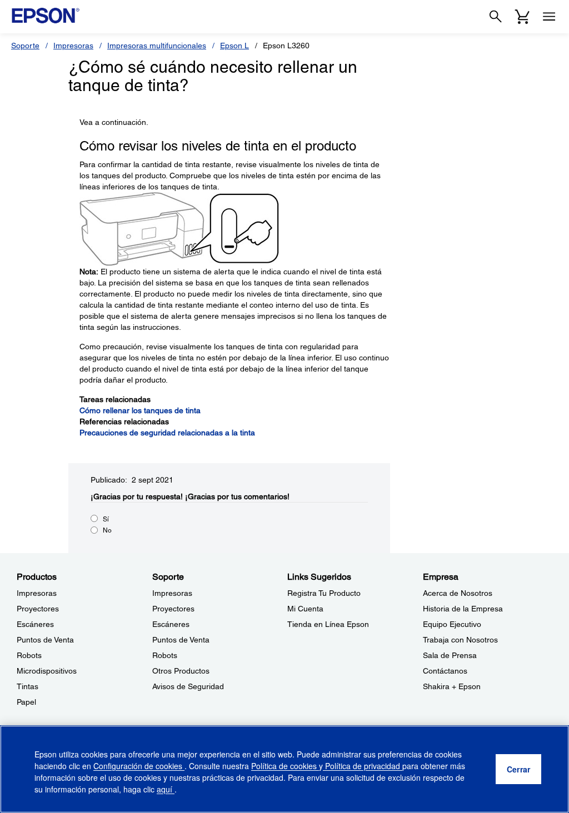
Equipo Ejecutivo (452, 624)
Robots (29, 655)
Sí (106, 519)
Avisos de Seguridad (188, 686)
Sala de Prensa (450, 655)
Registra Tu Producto (324, 593)
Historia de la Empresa (463, 608)
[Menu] (549, 17)
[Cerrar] (518, 769)
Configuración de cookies (138, 765)
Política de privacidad (362, 765)
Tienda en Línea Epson (328, 624)
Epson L (234, 45)
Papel (26, 701)
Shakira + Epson (452, 686)
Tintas (27, 686)
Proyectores (38, 608)
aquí (165, 789)
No (107, 530)
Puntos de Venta (45, 639)
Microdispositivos (47, 670)
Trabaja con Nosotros (460, 639)
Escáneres (35, 624)
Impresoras (73, 45)
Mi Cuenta (305, 608)
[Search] (496, 17)
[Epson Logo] (45, 15)
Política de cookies (285, 765)
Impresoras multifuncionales (156, 45)
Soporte (25, 45)
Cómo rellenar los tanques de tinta (140, 410)
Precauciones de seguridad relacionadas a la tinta (167, 432)
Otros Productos (180, 670)
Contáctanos (445, 670)
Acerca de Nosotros (457, 593)
